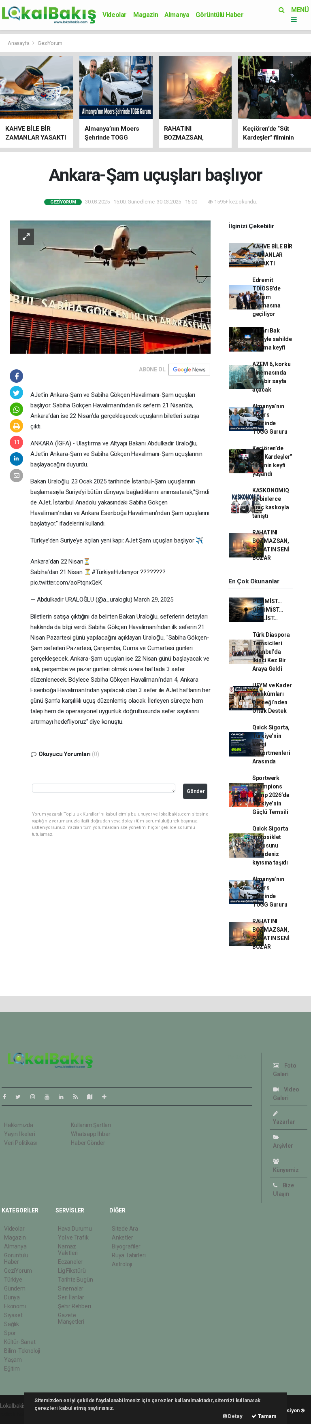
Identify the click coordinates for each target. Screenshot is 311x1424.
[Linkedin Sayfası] (64, 1096)
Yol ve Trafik (73, 1237)
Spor (10, 1333)
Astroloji (122, 1264)
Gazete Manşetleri (71, 1318)
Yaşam (13, 1359)
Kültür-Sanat (20, 1342)
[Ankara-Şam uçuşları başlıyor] (110, 287)
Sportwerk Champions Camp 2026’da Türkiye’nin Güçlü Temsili (271, 795)
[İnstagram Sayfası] (36, 1096)
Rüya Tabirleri (128, 1255)
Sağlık (11, 1324)
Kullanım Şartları (91, 1125)
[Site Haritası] (93, 1096)
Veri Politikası (20, 1143)
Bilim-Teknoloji (22, 1351)
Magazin (145, 15)
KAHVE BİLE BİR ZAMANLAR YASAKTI (272, 255)
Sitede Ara (125, 1228)
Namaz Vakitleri (68, 1249)
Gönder (196, 791)
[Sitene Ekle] (107, 1096)
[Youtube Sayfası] (50, 1096)
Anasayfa (19, 43)
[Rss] (78, 1096)
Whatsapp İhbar (90, 1134)
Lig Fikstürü (72, 1270)
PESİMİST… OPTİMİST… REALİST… (267, 609)
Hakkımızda (18, 1125)
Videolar (114, 15)
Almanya (176, 15)
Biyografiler (126, 1246)
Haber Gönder (88, 1143)
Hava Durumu (75, 1228)
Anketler (122, 1237)
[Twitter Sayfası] (21, 1096)
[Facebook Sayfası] (8, 1096)
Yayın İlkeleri (19, 1134)
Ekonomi (15, 1306)
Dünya (12, 1297)
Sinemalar (70, 1288)
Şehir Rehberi (74, 1306)
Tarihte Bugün (75, 1279)
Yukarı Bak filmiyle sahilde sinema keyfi (272, 339)
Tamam (267, 1416)
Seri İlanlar (71, 1297)
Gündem (15, 1288)
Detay (235, 1416)
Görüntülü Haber (219, 15)
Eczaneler (70, 1262)
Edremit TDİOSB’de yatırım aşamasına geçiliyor (266, 297)
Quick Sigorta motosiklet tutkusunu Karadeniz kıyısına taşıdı (270, 845)
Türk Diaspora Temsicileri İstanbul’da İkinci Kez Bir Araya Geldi (271, 651)
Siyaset (13, 1315)
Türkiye (13, 1279)
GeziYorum (50, 43)
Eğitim (12, 1368)
